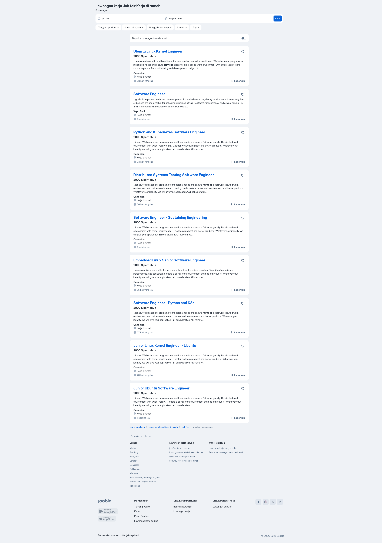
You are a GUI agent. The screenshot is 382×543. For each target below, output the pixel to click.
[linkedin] (280, 502)
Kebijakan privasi (130, 535)
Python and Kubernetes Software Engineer (169, 132)
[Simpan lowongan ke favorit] (243, 52)
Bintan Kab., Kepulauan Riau (143, 481)
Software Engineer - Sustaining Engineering (170, 217)
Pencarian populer (139, 436)
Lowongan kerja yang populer (223, 448)
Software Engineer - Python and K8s (163, 303)
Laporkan (239, 80)
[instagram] (266, 502)
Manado (134, 473)
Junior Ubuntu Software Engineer (161, 388)
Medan (133, 448)
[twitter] (273, 502)
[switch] (243, 38)
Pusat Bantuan (141, 516)
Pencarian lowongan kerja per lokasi (226, 452)
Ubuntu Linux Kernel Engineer (158, 51)
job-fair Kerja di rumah (179, 448)
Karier (137, 511)
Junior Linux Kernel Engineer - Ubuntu (164, 345)
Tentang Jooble (142, 506)
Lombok (133, 460)
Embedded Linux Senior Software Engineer (169, 260)
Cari (277, 18)
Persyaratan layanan (108, 535)
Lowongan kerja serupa (146, 520)
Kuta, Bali (134, 456)
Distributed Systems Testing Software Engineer (173, 175)
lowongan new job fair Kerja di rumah (186, 452)
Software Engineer (149, 94)
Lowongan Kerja (182, 511)
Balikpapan (135, 469)
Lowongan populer (222, 506)
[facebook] (258, 502)
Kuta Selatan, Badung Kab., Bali (145, 477)
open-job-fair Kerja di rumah (182, 456)
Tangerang (135, 486)
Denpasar (134, 465)
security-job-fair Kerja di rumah (183, 460)
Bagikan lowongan (183, 506)
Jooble (280, 535)
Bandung (134, 452)
